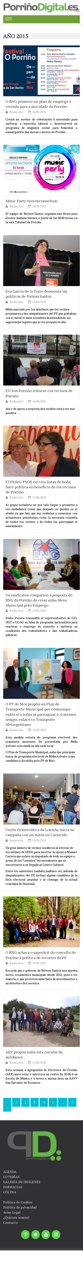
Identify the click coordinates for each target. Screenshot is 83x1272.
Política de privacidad (20, 1207)
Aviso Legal (11, 1212)
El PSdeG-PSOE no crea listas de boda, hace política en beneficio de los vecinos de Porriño (41, 486)
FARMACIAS (12, 1187)
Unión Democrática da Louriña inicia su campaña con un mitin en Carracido (40, 832)
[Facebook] (25, 1234)
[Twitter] (35, 1234)
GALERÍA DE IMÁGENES (21, 1182)
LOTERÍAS (11, 1176)
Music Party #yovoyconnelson (31, 200)
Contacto (10, 1222)
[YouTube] (46, 1234)
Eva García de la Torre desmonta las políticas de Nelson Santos (36, 294)
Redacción (17, 112)
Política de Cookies (17, 1202)
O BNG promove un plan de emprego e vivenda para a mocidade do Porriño (38, 104)
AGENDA (10, 1171)
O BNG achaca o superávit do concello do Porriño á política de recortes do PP (41, 955)
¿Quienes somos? (16, 1217)
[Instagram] (56, 1234)
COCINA (9, 1192)
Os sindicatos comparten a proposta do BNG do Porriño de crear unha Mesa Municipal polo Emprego (39, 600)
